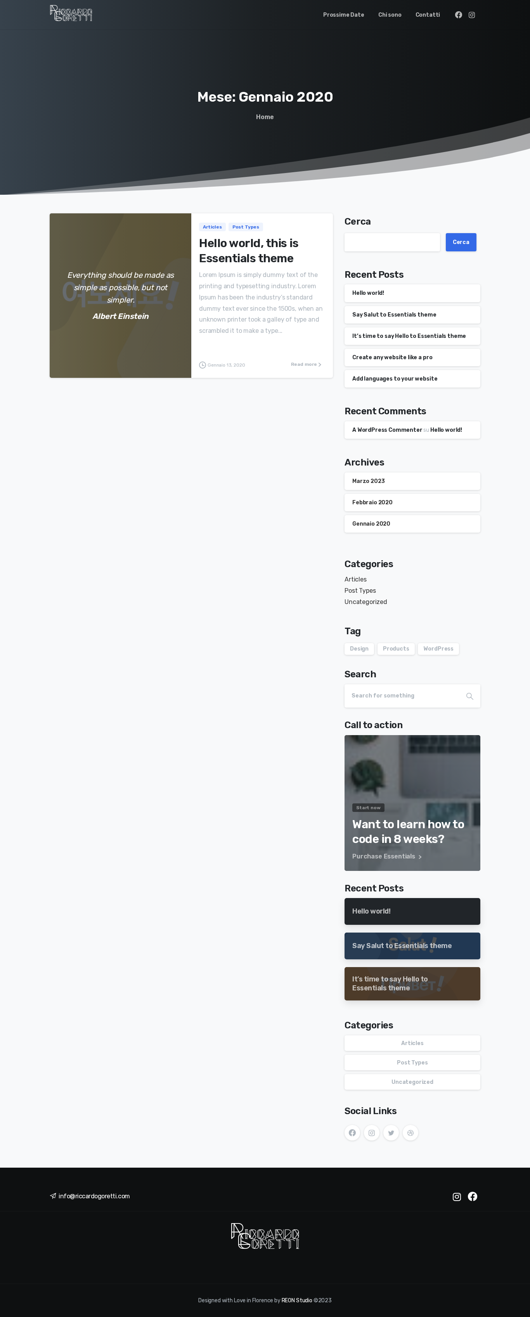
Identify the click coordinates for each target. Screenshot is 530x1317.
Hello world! (368, 293)
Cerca (358, 221)
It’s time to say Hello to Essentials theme (409, 336)
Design (359, 649)
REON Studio (297, 1300)
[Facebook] (458, 14)
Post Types (360, 590)
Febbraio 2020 (372, 502)
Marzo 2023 (368, 481)
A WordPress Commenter (387, 430)
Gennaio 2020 (371, 524)
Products (396, 649)
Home (265, 117)
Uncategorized (366, 602)
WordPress (438, 649)
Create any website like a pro (392, 357)
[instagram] (471, 14)
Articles (356, 579)
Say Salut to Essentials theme (394, 315)
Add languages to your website (394, 379)
